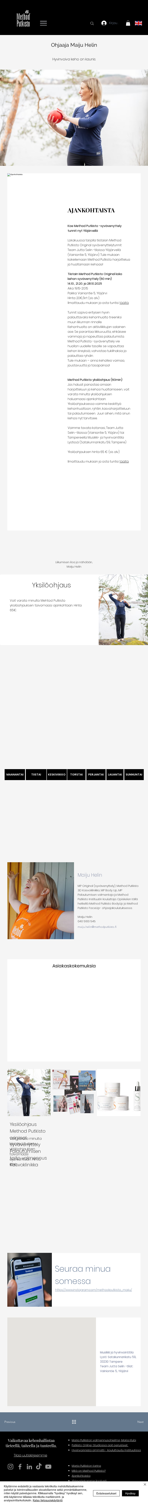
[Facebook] (20, 1466)
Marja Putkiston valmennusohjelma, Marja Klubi (104, 1440)
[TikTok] (39, 1466)
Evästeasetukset (106, 1493)
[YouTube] (48, 1466)
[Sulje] (145, 1484)
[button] (128, 23)
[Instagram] (10, 1466)
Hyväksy (130, 1493)
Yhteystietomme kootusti (89, 1481)
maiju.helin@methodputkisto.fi (97, 927)
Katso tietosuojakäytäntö (48, 1500)
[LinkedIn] (29, 1466)
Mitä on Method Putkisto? (89, 1471)
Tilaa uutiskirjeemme (30, 1455)
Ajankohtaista (81, 1476)
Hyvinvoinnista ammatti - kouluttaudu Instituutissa (106, 1450)
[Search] (92, 23)
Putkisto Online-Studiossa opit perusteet (100, 1445)
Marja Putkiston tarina (86, 1466)
